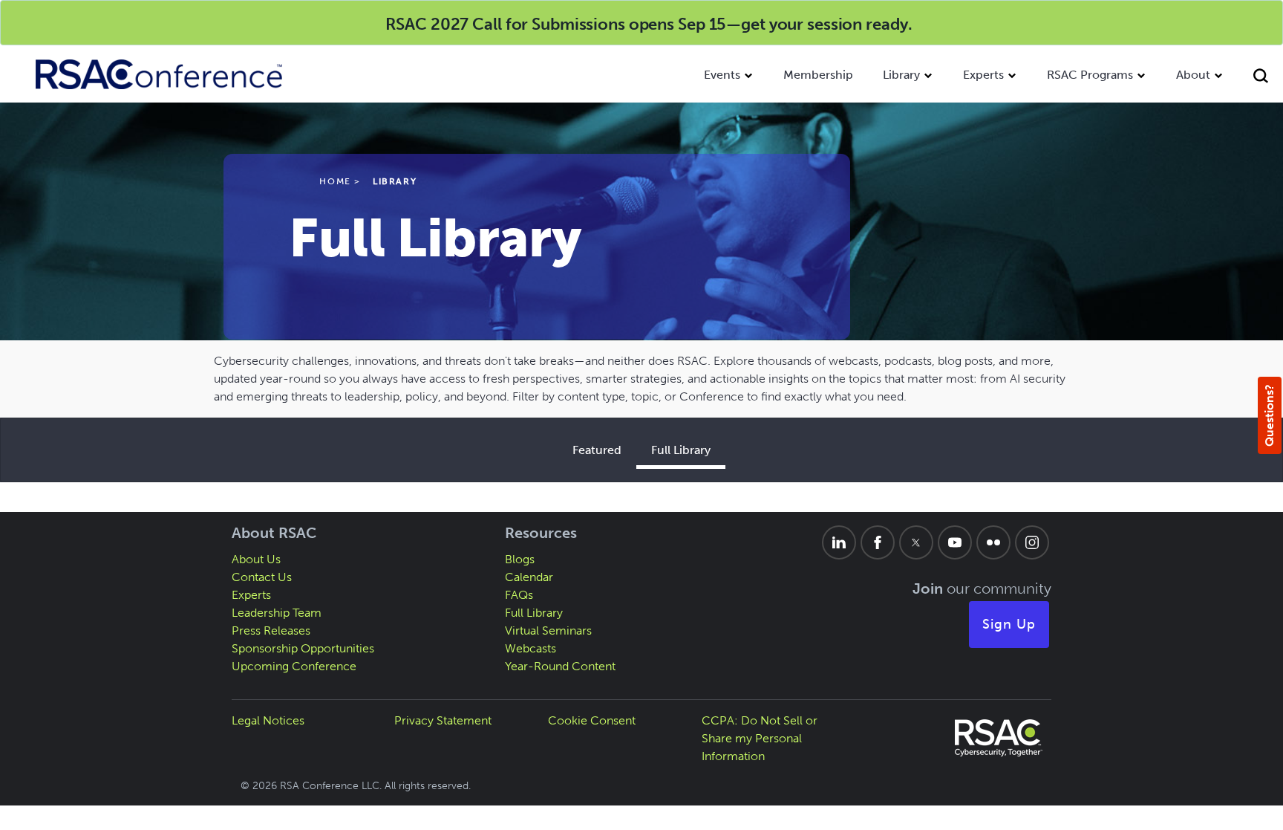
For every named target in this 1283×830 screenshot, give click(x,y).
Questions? (1269, 415)
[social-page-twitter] (916, 542)
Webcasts (530, 648)
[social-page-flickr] (993, 542)
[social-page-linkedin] (839, 542)
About (1193, 75)
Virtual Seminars (548, 630)
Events (722, 75)
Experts (983, 75)
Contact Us (262, 577)
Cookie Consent (592, 720)
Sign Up (1009, 624)
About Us (256, 559)
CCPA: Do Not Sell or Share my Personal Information (759, 738)
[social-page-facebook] (878, 542)
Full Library (681, 450)
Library (901, 75)
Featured (596, 450)
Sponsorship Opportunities (303, 648)
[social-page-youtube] (955, 542)
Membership (818, 75)
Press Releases (271, 630)
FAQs (519, 595)
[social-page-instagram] (1032, 542)
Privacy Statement (443, 720)
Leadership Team (276, 613)
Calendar (529, 577)
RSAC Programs (1090, 75)
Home (334, 181)
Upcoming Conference (294, 666)
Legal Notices (268, 720)
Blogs (520, 559)
